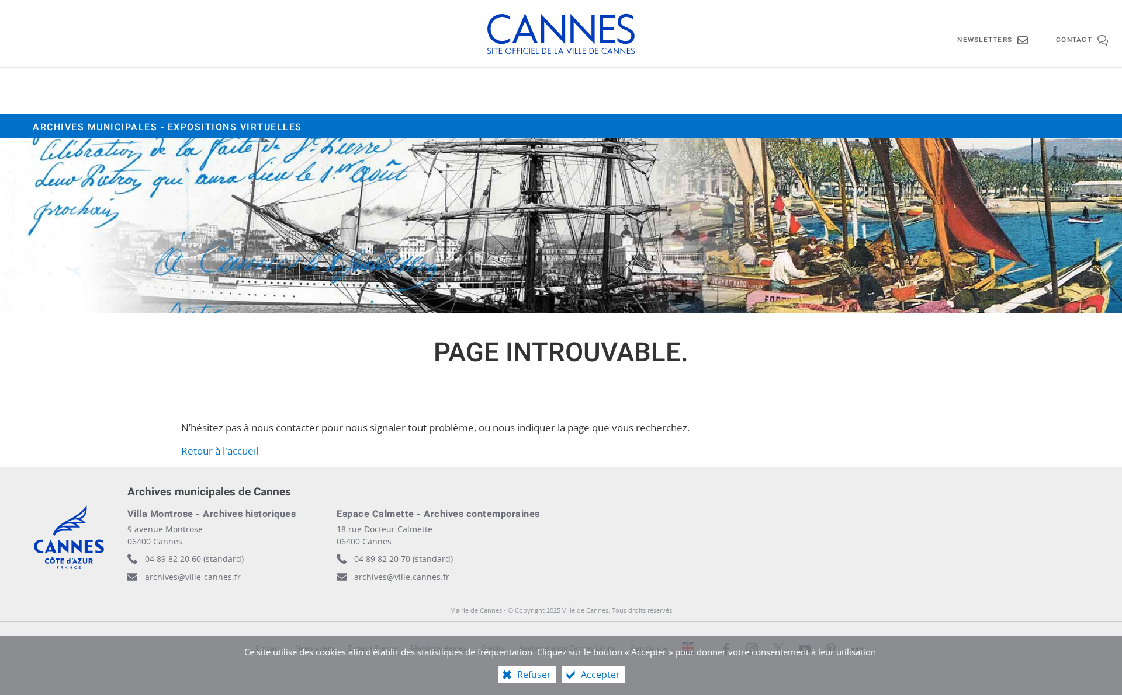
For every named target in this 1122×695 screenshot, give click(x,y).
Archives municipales (167, 127)
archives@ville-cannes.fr (193, 576)
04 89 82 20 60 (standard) (194, 558)
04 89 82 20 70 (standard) (403, 558)
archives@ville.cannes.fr (401, 576)
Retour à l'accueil (219, 450)
